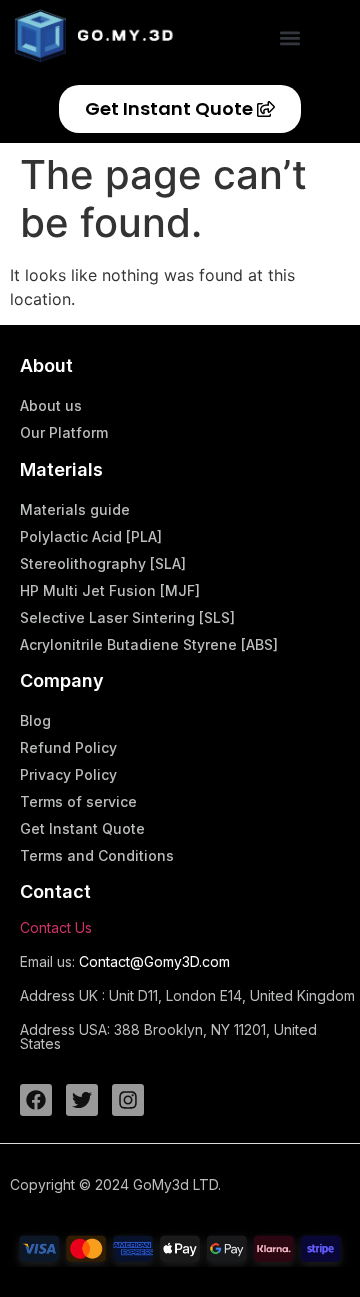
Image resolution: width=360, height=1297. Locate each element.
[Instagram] (128, 1100)
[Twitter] (82, 1100)
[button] (290, 37)
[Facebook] (36, 1100)
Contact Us (56, 927)
